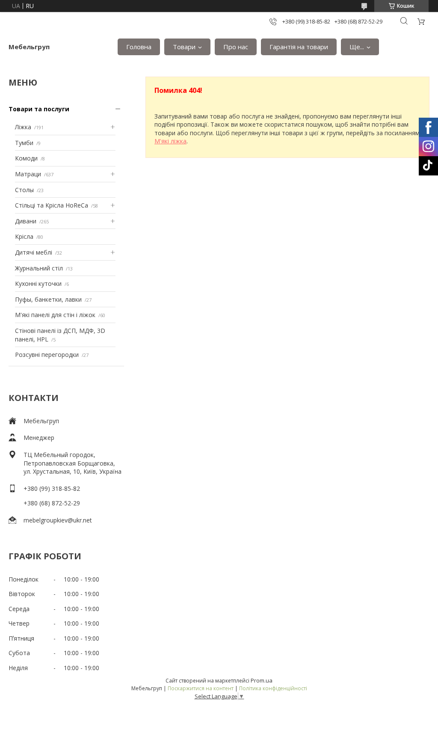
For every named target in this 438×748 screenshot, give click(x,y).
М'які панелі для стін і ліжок (55, 315)
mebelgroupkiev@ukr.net (58, 520)
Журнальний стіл (39, 268)
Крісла (24, 236)
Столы (24, 190)
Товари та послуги (39, 109)
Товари (184, 46)
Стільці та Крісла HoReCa (51, 205)
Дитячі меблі (33, 252)
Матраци (28, 174)
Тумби (24, 143)
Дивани (25, 221)
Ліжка (23, 127)
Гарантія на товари (298, 46)
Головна (138, 46)
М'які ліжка (170, 141)
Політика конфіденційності (273, 688)
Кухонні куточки (38, 283)
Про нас (235, 46)
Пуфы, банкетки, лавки (48, 299)
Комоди (26, 158)
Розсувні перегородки (47, 354)
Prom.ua (261, 680)
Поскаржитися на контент (201, 688)
